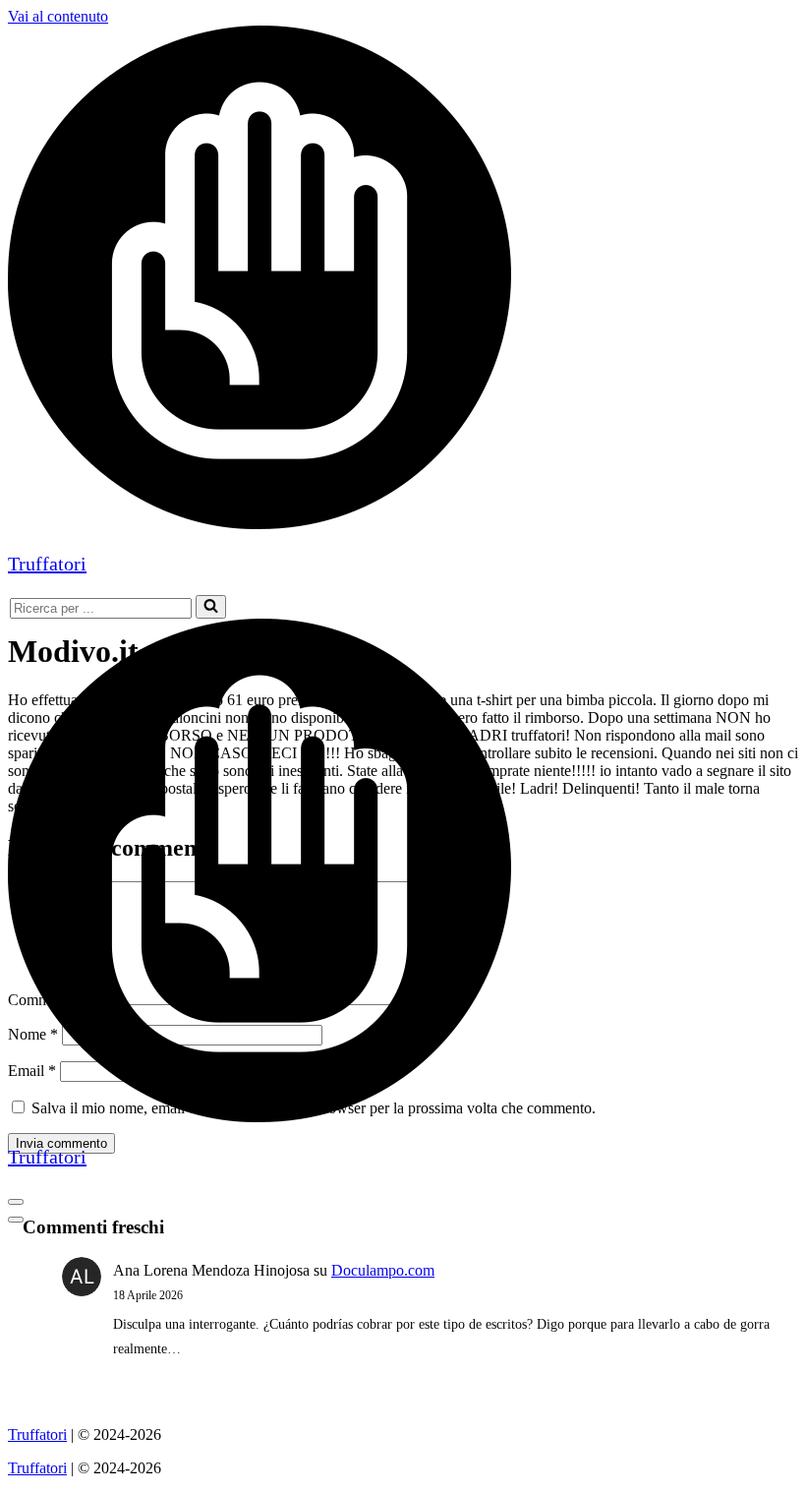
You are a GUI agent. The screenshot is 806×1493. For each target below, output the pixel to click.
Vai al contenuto (58, 16)
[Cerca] (211, 607)
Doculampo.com (382, 1270)
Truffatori (37, 1434)
